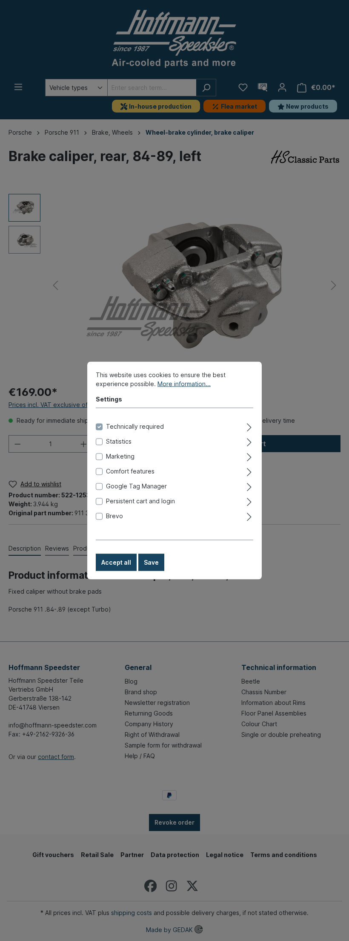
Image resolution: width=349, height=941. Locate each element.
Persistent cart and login (140, 501)
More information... (184, 383)
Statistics (119, 441)
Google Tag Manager (136, 486)
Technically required (135, 426)
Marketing (120, 456)
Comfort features (130, 471)
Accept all (116, 562)
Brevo (114, 516)
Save (151, 562)
